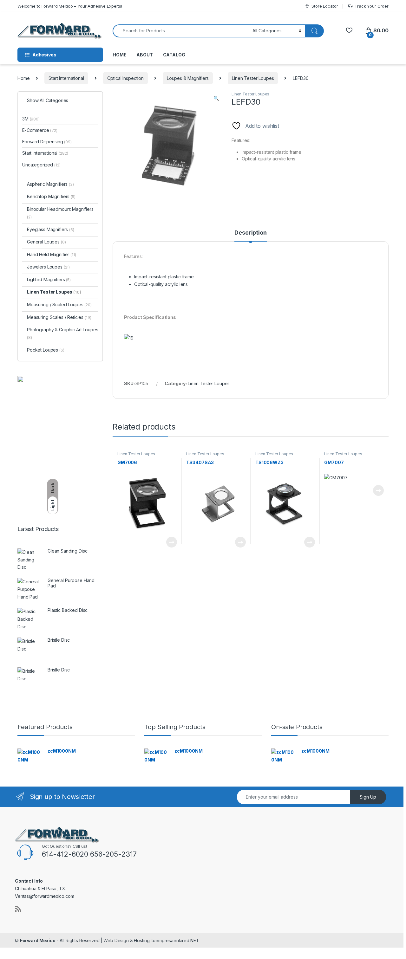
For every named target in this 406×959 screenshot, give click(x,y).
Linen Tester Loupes (253, 78)
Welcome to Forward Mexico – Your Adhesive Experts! (69, 6)
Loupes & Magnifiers (188, 78)
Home (23, 78)
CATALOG (174, 54)
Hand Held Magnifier (51, 254)
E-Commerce (39, 130)
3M (31, 118)
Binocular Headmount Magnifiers (60, 212)
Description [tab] (250, 233)
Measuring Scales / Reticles (59, 317)
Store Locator (324, 6)
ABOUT (144, 54)
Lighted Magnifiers (49, 279)
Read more (171, 542)
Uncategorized (41, 164)
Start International (66, 78)
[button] (216, 98)
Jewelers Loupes (48, 266)
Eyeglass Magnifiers (50, 229)
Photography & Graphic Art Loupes (62, 333)
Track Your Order (372, 6)
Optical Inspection (125, 78)
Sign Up (368, 797)
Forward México (38, 940)
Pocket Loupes (45, 350)
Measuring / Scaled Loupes (59, 304)
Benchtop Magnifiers (51, 196)
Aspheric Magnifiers (50, 184)
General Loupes (46, 241)
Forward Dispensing (47, 141)
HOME (119, 54)
